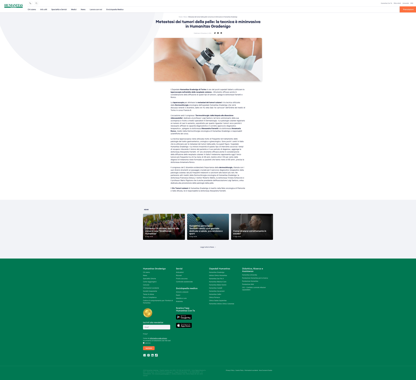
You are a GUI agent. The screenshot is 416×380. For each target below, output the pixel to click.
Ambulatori (180, 272)
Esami (178, 295)
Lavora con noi (96, 9)
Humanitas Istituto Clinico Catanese (221, 304)
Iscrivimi (149, 348)
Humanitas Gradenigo (216, 272)
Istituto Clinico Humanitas (218, 275)
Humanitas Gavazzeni (216, 291)
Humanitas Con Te (386, 3)
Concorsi (146, 285)
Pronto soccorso (182, 278)
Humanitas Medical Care (217, 282)
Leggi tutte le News (207, 247)
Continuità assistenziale (184, 282)
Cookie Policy (239, 370)
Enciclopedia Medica (114, 9)
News (83, 9)
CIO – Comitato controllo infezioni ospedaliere (254, 288)
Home (180, 17)
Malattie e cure (181, 298)
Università (406, 3)
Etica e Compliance (150, 297)
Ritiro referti (397, 3)
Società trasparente (150, 291)
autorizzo (148, 343)
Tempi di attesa (148, 294)
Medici (73, 9)
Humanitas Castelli (215, 288)
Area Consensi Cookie (265, 370)
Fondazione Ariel (248, 284)
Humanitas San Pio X (216, 278)
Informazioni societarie (151, 288)
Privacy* (145, 334)
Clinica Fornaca (214, 297)
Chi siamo (32, 9)
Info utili (43, 9)
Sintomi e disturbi (182, 292)
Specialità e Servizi (59, 9)
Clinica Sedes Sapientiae (218, 300)
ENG (411, 3)
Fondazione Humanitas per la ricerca (255, 278)
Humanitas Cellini (215, 294)
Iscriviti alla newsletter (153, 322)
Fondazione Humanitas (250, 281)
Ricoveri (179, 275)
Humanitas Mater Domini (217, 285)
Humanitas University (249, 275)
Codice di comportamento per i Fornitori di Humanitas (158, 302)
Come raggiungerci (150, 282)
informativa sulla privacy (158, 338)
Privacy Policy (230, 370)
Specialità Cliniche (149, 278)
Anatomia (179, 301)
